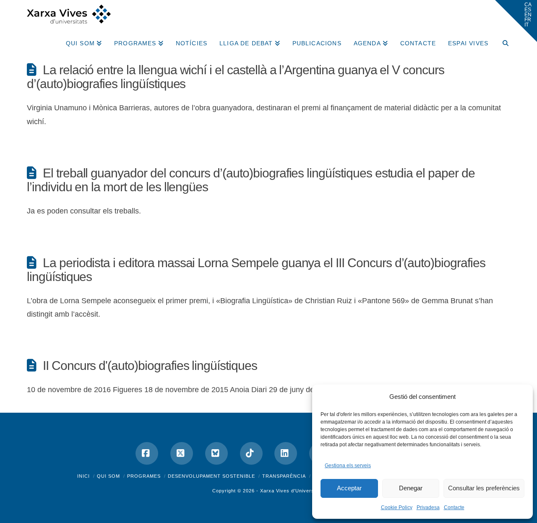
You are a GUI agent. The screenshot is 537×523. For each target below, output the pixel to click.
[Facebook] (147, 453)
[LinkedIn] (285, 453)
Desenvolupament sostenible (211, 476)
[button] (516, 21)
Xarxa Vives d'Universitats (292, 490)
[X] (181, 453)
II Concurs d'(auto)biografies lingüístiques (150, 365)
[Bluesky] (216, 453)
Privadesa (428, 507)
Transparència (284, 476)
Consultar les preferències (484, 488)
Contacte (454, 507)
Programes (144, 476)
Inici (83, 476)
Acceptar (349, 488)
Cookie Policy (396, 507)
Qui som (108, 476)
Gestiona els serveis (348, 465)
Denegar (410, 488)
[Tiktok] (251, 453)
